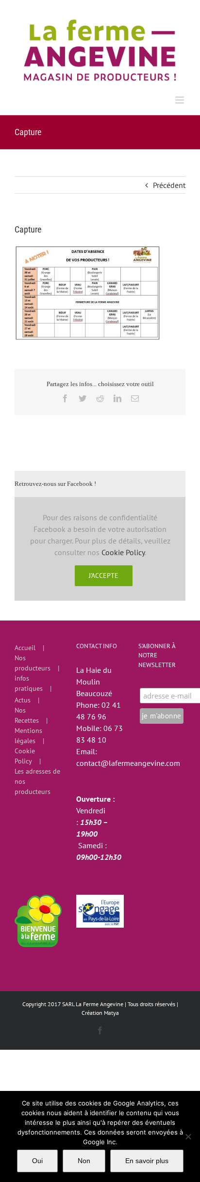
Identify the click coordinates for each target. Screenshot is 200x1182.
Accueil (25, 647)
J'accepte (103, 575)
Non (84, 1161)
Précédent (169, 185)
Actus (23, 700)
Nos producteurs (32, 662)
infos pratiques (29, 683)
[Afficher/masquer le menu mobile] (180, 100)
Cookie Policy (123, 552)
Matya (111, 1012)
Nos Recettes (27, 715)
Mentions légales (28, 735)
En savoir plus (146, 1161)
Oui (37, 1161)
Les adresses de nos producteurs (37, 781)
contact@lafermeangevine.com (128, 763)
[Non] (188, 1136)
